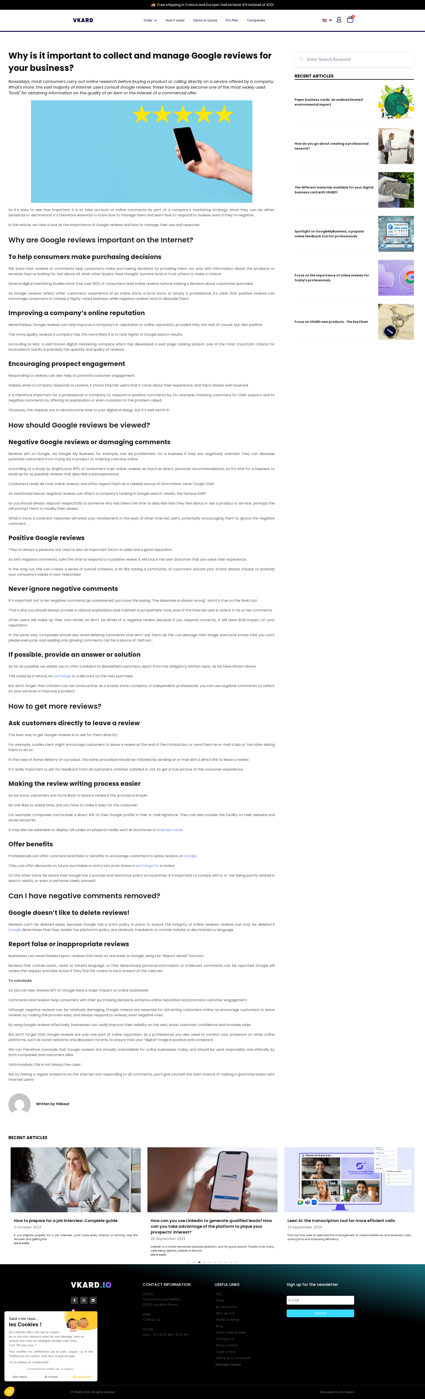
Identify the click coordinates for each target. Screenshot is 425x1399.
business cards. (170, 829)
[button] (9, 1391)
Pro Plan (232, 20)
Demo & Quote (205, 20)
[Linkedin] (93, 1300)
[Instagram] (83, 1300)
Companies (256, 20)
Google (190, 855)
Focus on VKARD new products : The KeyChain (331, 322)
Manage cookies (228, 1364)
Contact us (152, 1319)
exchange (62, 676)
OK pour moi (81, 1376)
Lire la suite (21, 1243)
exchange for (147, 865)
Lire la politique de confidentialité (29, 1362)
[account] (339, 19)
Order (148, 20)
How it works (175, 20)
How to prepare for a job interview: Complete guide (66, 1220)
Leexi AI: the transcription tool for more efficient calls (341, 1220)
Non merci (20, 1376)
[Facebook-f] (74, 1300)
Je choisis (51, 1376)
